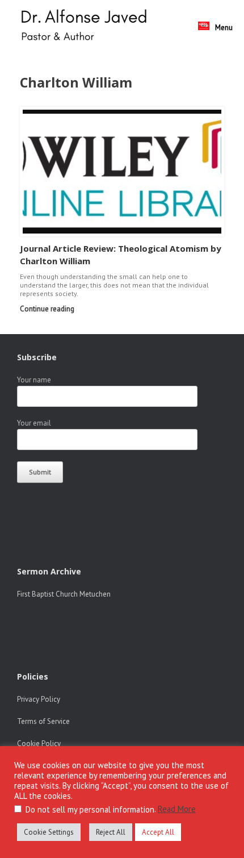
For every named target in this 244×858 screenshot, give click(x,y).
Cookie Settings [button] (49, 832)
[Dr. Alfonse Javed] (86, 26)
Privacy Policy (38, 699)
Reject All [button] (110, 832)
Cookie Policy (39, 743)
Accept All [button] (158, 832)
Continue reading (48, 309)
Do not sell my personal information (90, 809)
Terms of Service (43, 721)
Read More (177, 808)
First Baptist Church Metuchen (64, 594)
